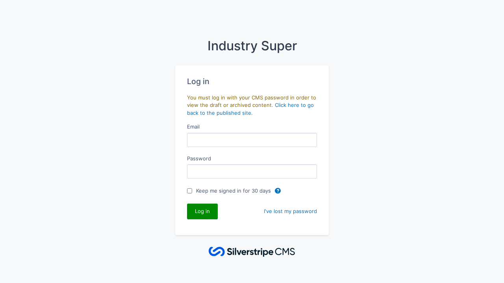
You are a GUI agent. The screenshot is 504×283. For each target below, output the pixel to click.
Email (193, 126)
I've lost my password (290, 211)
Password (199, 158)
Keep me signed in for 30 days (234, 190)
